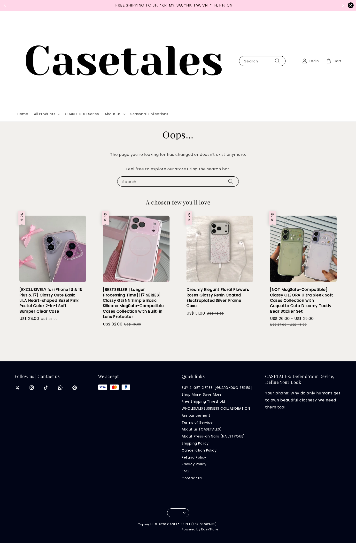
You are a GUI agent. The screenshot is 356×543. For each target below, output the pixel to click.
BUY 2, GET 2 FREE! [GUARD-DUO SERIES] (217, 387)
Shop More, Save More (202, 394)
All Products (44, 114)
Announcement (196, 415)
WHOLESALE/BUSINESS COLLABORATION (216, 408)
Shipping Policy (195, 443)
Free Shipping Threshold (203, 401)
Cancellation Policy (199, 450)
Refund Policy (194, 457)
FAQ (185, 471)
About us (113, 114)
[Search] (277, 61)
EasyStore (209, 529)
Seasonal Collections (149, 114)
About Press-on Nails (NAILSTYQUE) (213, 436)
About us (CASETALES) (202, 429)
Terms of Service (197, 422)
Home (22, 114)
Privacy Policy (194, 464)
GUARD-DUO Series (82, 114)
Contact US (192, 478)
